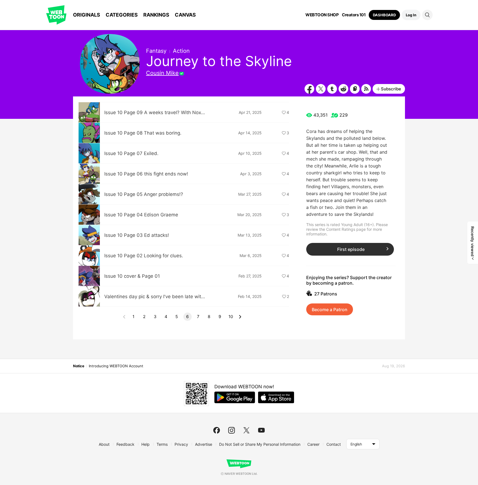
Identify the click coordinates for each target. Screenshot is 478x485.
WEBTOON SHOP (322, 14)
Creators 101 (353, 14)
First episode (351, 249)
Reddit (343, 89)
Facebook (309, 89)
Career (313, 444)
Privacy (181, 444)
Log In (411, 15)
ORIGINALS (86, 15)
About (104, 444)
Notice (78, 366)
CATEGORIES (122, 15)
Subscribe (391, 88)
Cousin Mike (162, 73)
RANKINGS (156, 15)
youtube (261, 430)
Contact (333, 444)
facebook (216, 430)
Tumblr (332, 89)
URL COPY (355, 89)
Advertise (203, 444)
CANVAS (185, 15)
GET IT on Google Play (234, 397)
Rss (366, 89)
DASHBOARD (384, 15)
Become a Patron (329, 309)
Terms (162, 444)
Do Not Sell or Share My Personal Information (259, 444)
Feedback (125, 444)
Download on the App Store (276, 397)
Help (145, 444)
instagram (231, 430)
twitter (246, 430)
